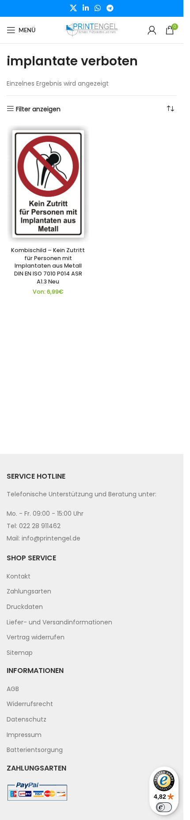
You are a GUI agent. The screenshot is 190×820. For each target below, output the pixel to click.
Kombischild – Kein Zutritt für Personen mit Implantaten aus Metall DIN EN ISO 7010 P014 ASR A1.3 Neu (48, 265)
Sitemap (20, 652)
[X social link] (73, 8)
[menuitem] (92, 576)
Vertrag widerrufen (36, 637)
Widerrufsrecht (30, 703)
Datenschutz (26, 719)
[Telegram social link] (110, 8)
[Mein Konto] (152, 30)
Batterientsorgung (35, 749)
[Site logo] (91, 29)
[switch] (164, 807)
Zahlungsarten (29, 591)
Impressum (24, 734)
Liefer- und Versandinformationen (59, 622)
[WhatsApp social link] (98, 8)
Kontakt (18, 576)
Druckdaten (25, 606)
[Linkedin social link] (85, 8)
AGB (13, 688)
